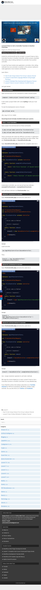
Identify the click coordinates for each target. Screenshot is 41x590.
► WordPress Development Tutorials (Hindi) (13, 554)
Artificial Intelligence (6, 433)
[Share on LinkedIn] (1, 298)
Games (3, 451)
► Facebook (5, 572)
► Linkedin (5, 578)
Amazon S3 (4, 429)
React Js (3, 495)
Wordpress (4, 506)
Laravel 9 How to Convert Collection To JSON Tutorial (19, 83)
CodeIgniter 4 (5, 444)
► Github (4, 569)
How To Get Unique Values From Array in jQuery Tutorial (20, 76)
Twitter (22, 388)
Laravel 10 (4, 462)
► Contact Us (5, 533)
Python (3, 491)
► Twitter (4, 575)
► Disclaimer (5, 541)
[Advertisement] (20, 11)
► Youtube (5, 566)
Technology (4, 499)
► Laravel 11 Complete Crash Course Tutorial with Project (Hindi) (18, 551)
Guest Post (4, 455)
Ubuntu (3, 502)
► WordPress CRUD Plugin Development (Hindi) (14, 548)
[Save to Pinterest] (1, 296)
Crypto (3, 448)
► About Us (5, 530)
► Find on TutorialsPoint (8, 538)
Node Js (3, 484)
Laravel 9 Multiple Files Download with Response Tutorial (20, 81)
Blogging (3, 437)
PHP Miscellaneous (6, 488)
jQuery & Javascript (6, 459)
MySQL (3, 480)
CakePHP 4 (4, 440)
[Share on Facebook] (1, 291)
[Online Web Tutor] (8, 2)
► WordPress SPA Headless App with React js (13, 556)
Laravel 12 (4, 470)
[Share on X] (1, 294)
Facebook (30, 388)
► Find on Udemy (6, 535)
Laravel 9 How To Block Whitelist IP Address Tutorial (17, 414)
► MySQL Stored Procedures (9, 559)
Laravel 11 (4, 466)
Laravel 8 (3, 473)
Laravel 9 (5, 410)
